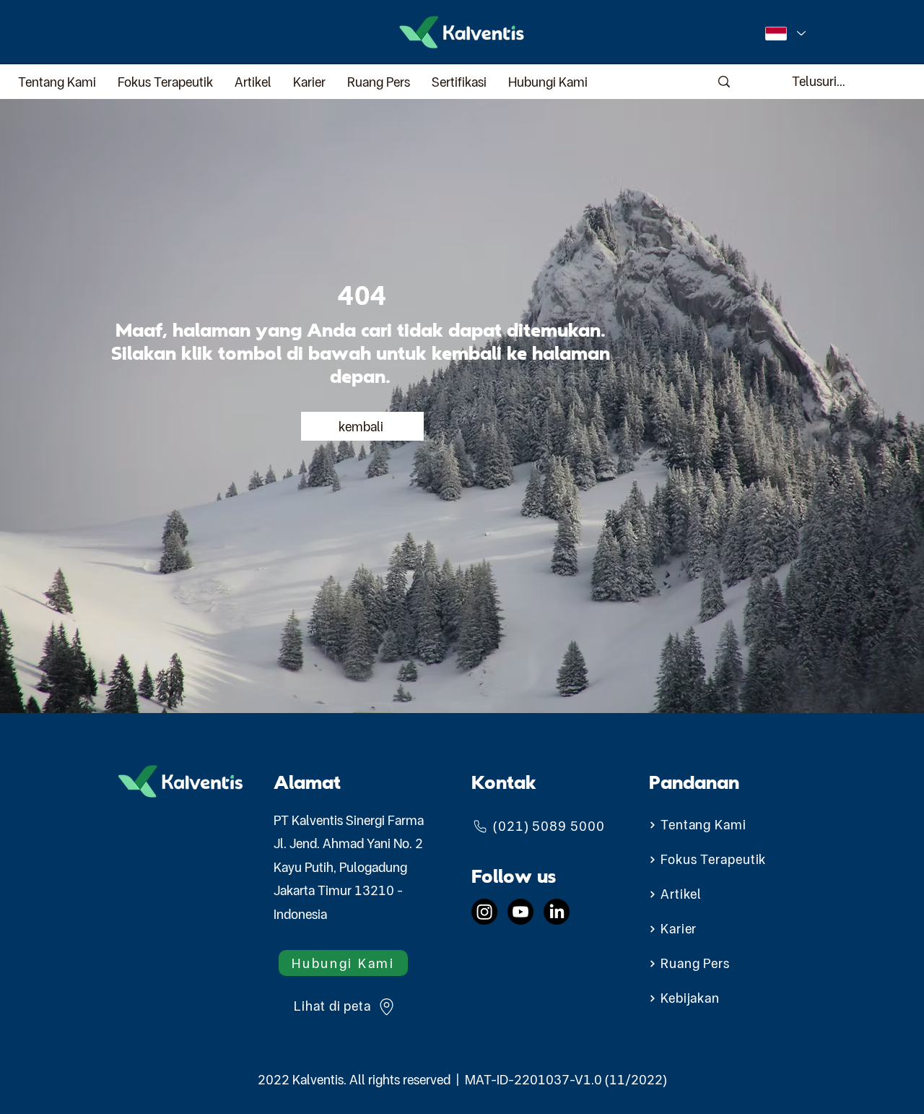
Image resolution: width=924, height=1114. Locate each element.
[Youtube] (520, 912)
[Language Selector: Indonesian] (785, 33)
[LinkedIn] (557, 912)
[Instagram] (484, 912)
